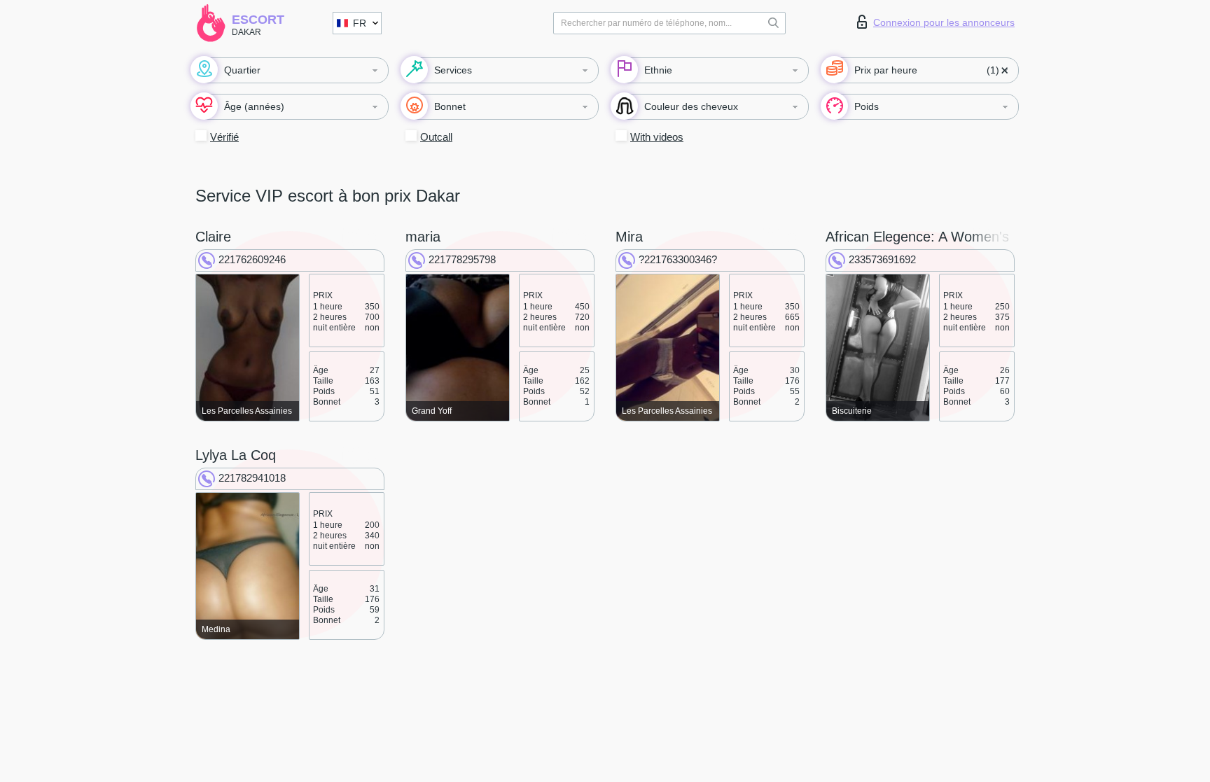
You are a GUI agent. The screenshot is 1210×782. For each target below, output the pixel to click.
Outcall (436, 137)
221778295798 (462, 259)
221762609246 (252, 259)
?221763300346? (678, 259)
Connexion (944, 22)
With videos (656, 137)
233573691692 (882, 259)
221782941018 (252, 478)
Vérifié (224, 137)
